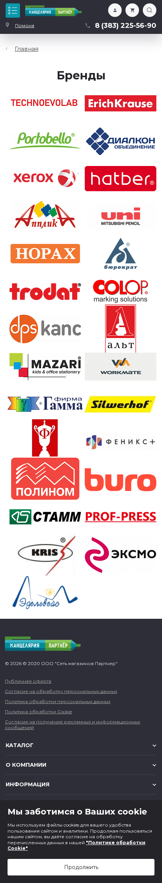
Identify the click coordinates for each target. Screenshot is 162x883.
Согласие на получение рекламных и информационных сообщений (72, 724)
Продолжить (81, 867)
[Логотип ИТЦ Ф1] (53, 10)
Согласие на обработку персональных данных (61, 691)
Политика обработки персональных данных (57, 701)
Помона (24, 25)
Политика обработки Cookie (38, 711)
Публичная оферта (28, 681)
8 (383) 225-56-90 (125, 25)
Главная (26, 48)
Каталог (13, 10)
